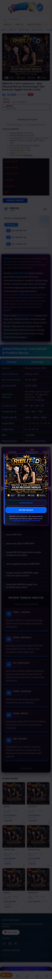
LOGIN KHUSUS (26, 503)
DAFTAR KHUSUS (26, 510)
